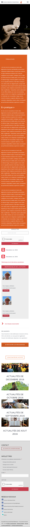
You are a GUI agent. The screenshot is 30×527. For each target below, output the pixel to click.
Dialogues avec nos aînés (8, 464)
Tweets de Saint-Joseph (8, 512)
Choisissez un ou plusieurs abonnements (11, 459)
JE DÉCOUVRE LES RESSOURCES (15, 344)
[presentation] (12, 484)
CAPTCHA (3, 480)
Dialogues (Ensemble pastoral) (9, 462)
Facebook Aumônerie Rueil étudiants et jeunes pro (14, 506)
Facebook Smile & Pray (8, 509)
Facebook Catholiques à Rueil (9, 500)
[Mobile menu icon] (28, 2)
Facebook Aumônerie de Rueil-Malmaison (12, 503)
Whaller (5, 515)
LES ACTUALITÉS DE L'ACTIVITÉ (15, 357)
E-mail (3, 472)
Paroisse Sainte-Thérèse (8, 469)
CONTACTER (5, 290)
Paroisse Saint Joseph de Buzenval (10, 467)
